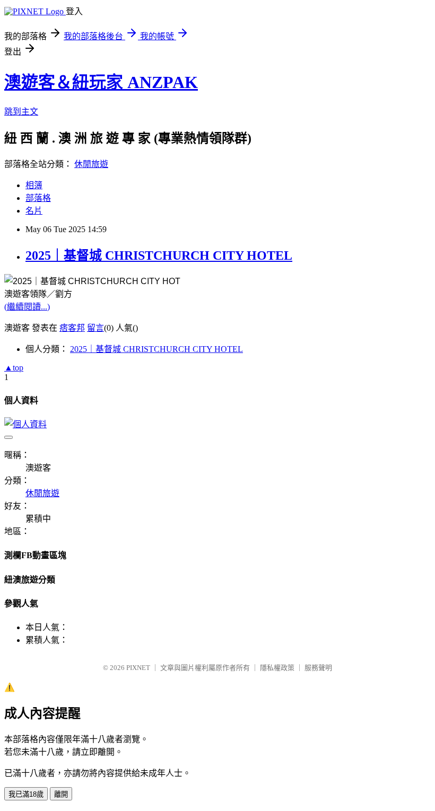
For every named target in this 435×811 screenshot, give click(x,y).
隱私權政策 (277, 668)
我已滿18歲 (26, 794)
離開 (61, 794)
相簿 (33, 185)
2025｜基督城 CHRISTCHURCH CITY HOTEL (158, 255)
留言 (95, 327)
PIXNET (138, 668)
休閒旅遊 (91, 164)
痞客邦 (72, 327)
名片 (33, 210)
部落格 (38, 197)
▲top (13, 367)
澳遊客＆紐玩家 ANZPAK (101, 82)
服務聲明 (318, 668)
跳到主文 (21, 111)
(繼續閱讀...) (27, 306)
